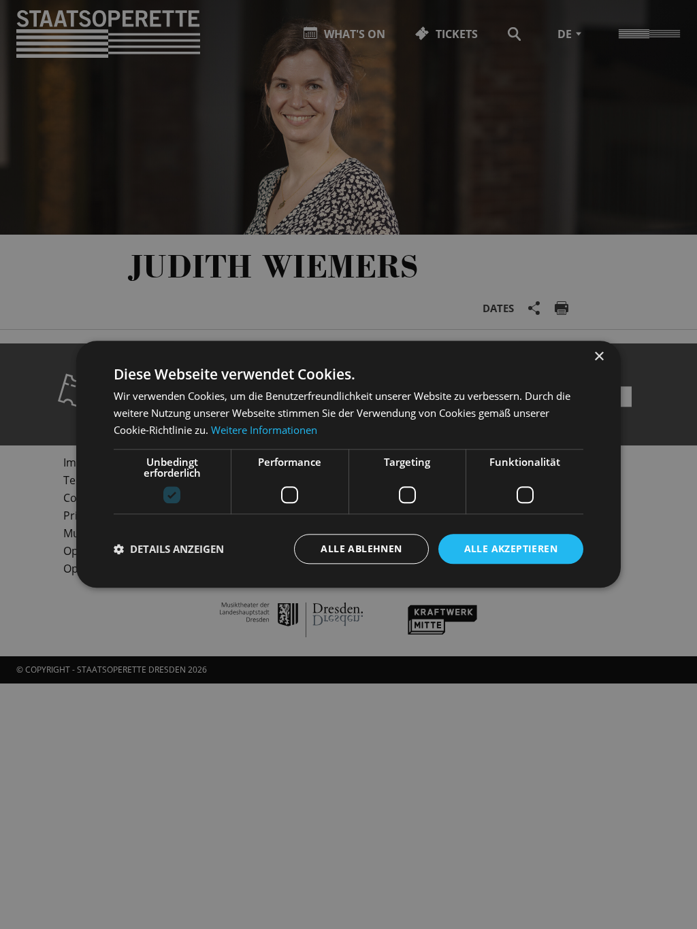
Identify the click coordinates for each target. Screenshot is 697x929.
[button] (169, 549)
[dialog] (348, 464)
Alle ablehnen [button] (361, 548)
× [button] (599, 357)
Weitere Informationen (264, 430)
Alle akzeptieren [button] (510, 548)
